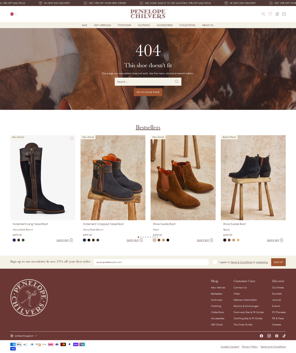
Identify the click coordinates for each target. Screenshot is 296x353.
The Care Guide (243, 324)
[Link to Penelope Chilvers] (148, 14)
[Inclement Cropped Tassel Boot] (84, 240)
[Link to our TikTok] (284, 336)
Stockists (277, 293)
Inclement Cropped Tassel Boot (103, 224)
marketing (262, 262)
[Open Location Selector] (13, 14)
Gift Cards (217, 324)
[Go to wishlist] (270, 14)
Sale (84, 25)
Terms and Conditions (273, 346)
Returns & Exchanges (246, 306)
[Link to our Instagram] (269, 336)
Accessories (165, 25)
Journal (276, 299)
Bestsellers (148, 127)
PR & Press (278, 318)
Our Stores (278, 287)
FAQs (236, 293)
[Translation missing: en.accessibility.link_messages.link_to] (29, 298)
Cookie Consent (230, 346)
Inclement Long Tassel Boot (30, 224)
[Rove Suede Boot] (154, 240)
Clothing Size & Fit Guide (248, 318)
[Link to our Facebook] (261, 336)
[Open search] (263, 14)
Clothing (144, 25)
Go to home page (148, 92)
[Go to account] (277, 14)
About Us (207, 25)
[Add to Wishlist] (72, 138)
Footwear (124, 25)
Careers (276, 324)
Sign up (278, 262)
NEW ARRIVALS (102, 25)
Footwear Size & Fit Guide (249, 312)
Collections (187, 25)
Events (276, 306)
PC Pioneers (279, 312)
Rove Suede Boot (164, 224)
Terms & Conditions (242, 262)
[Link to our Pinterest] (276, 336)
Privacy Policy (250, 346)
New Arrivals (218, 287)
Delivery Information (245, 299)
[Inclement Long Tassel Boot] (14, 240)
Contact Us (240, 287)
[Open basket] (284, 14)
